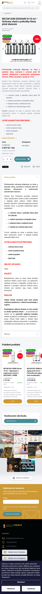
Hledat (37, 8)
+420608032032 (11, 542)
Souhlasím (31, 589)
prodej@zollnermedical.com (15, 538)
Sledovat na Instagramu (22, 478)
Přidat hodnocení (11, 421)
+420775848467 (11, 546)
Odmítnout (11, 589)
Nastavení (21, 582)
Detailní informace (8, 138)
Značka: (6, 30)
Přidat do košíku (21, 159)
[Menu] (39, 2)
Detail (12, 401)
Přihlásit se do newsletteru (12, 514)
